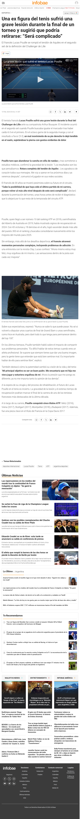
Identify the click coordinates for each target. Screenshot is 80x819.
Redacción (40, 771)
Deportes (6, 13)
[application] (40, 79)
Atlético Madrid (33, 8)
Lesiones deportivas (7, 8)
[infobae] (40, 3)
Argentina (55, 771)
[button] (3, 3)
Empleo (40, 774)
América (24, 771)
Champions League (57, 8)
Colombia (25, 774)
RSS (24, 798)
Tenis (40, 466)
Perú (24, 788)
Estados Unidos (25, 781)
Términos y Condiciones (71, 772)
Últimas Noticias (24, 794)
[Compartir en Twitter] (60, 112)
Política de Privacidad (70, 777)
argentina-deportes (61, 466)
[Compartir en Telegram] (70, 112)
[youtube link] (4, 783)
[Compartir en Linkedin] (65, 112)
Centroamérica (24, 791)
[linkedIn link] (14, 783)
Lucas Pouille (29, 466)
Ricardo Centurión (21, 8)
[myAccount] (76, 3)
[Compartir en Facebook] (55, 112)
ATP (47, 466)
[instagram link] (14, 778)
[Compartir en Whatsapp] (51, 112)
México (24, 784)
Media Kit (55, 788)
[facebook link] (4, 778)
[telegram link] (9, 783)
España (24, 778)
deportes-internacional (11, 466)
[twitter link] (9, 778)
